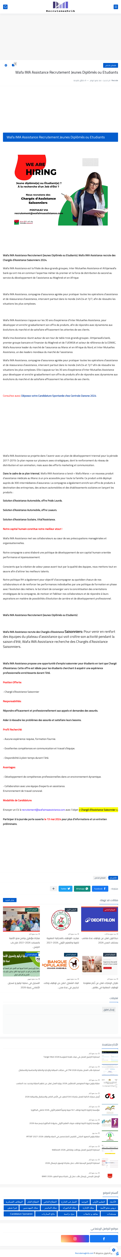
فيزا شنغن (12, 1208)
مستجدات (111, 1214)
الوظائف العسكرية (14, 1202)
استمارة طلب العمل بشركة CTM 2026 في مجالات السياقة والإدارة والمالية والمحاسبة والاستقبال (59, 1070)
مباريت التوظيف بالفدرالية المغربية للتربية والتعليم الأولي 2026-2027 (63, 940)
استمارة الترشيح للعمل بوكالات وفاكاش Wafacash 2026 (76, 1150)
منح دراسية (69, 1214)
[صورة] (110, 1056)
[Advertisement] (60, 37)
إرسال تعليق (109, 1009)
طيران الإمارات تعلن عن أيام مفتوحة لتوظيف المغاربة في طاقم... (100, 985)
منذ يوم (94, 1133)
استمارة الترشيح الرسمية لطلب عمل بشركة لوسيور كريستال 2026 (72, 1163)
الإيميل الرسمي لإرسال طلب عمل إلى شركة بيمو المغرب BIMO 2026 (71, 1176)
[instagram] (75, 1238)
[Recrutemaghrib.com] (60, 7)
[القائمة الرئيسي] (116, 7)
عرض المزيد (9, 900)
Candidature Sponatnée (21, 1214)
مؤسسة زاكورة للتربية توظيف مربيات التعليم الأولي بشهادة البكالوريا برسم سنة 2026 (64, 1123)
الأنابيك (113, 1202)
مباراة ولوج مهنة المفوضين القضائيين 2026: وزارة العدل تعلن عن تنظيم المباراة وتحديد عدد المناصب (58, 1083)
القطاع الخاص (110, 65)
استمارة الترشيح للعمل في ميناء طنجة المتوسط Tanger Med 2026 (72, 1057)
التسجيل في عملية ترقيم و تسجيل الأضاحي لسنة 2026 (24, 985)
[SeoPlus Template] (117, 1253)
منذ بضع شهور (72, 979)
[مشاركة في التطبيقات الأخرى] (53, 888)
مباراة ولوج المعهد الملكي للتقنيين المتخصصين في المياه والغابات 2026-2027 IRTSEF (63, 1136)
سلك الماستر (50, 1208)
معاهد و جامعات (90, 1214)
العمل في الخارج (69, 1202)
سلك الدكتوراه (69, 1208)
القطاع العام (33, 1202)
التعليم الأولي (99, 1202)
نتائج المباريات (48, 1214)
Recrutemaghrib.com (84, 1253)
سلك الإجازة (88, 1208)
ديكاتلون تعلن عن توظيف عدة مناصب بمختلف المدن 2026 (100, 940)
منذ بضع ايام (72, 934)
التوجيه (84, 1202)
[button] (100, 889)
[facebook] (104, 1238)
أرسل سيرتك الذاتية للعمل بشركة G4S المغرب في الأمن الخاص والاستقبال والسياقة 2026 (62, 1097)
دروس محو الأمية (108, 1208)
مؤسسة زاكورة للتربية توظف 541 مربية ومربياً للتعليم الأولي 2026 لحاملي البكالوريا (65, 1110)
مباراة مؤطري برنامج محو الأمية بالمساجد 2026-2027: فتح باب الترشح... (24, 942)
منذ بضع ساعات (110, 934)
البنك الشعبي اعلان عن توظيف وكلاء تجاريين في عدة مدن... (61, 985)
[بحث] (5, 7)
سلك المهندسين (30, 1208)
